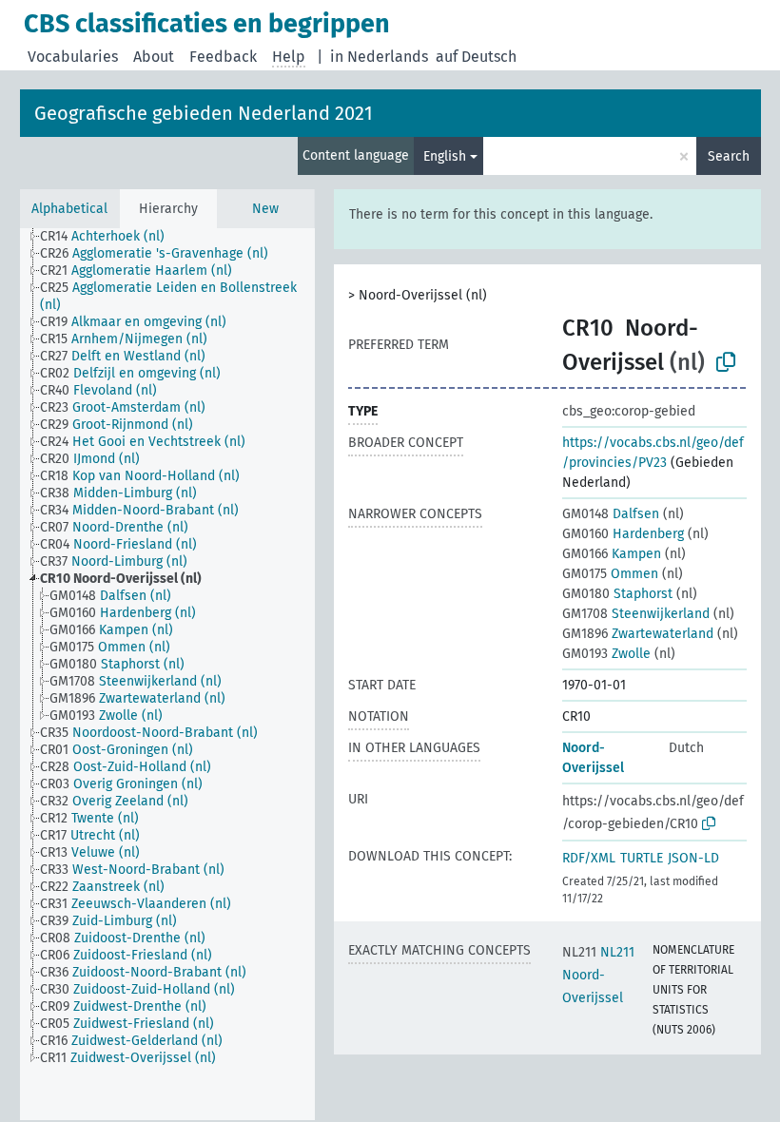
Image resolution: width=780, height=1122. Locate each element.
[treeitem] (110, 236)
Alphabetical (69, 209)
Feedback (223, 57)
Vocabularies (73, 57)
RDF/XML (588, 858)
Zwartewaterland (637, 634)
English (444, 156)
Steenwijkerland (636, 614)
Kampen (611, 554)
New (265, 209)
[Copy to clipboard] (725, 362)
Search (729, 156)
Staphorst (617, 594)
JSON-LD (693, 858)
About (153, 57)
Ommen (610, 574)
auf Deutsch (476, 57)
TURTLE (641, 858)
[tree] (167, 674)
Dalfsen (610, 514)
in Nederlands (379, 57)
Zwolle (606, 654)
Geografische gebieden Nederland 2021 (203, 113)
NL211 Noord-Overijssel (598, 975)
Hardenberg (623, 534)
